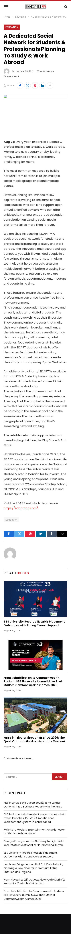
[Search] (65, 7)
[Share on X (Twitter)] (27, 85)
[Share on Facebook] (20, 85)
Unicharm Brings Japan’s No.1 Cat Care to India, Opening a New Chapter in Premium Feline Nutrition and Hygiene (33, 868)
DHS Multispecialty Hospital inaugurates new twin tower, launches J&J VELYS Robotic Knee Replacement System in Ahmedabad (35, 818)
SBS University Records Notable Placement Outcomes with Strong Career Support (34, 623)
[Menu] (6, 7)
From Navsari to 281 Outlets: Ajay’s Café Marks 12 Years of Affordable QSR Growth (34, 881)
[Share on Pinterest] (35, 85)
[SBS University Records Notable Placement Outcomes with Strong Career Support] (35, 599)
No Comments (47, 71)
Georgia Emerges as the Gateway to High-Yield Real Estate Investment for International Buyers (34, 843)
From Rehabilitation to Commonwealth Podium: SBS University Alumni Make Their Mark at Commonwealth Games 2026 (33, 681)
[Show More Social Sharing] (50, 85)
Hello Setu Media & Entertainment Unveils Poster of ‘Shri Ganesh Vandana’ (34, 831)
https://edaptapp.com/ (21, 508)
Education (11, 27)
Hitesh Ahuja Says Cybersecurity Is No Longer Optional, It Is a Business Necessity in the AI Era (33, 804)
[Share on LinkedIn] (42, 85)
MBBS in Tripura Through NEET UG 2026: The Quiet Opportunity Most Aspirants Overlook (35, 739)
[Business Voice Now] (35, 7)
